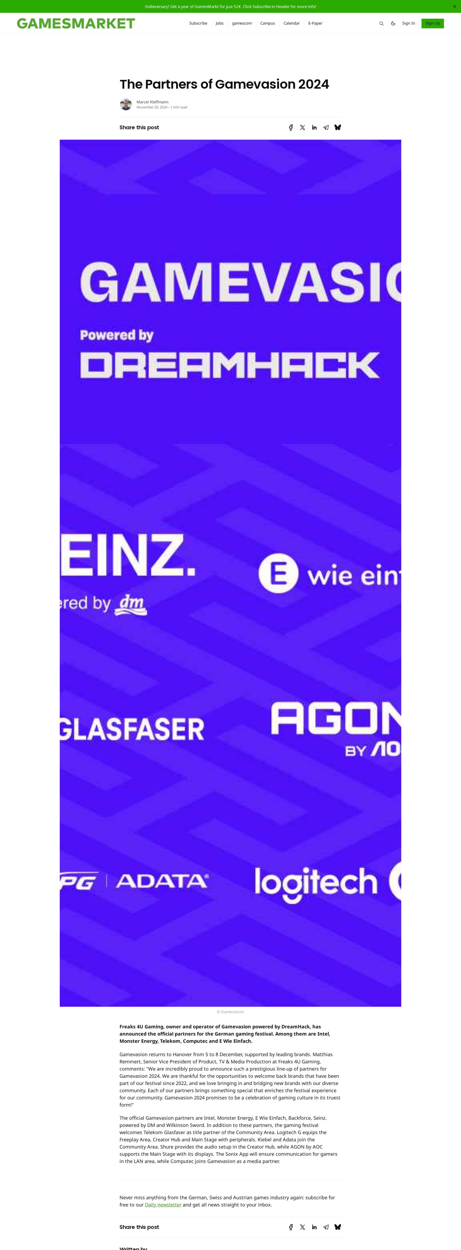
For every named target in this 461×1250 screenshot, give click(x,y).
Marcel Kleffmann (153, 101)
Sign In (408, 23)
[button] (381, 23)
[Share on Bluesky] (338, 127)
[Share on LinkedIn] (314, 127)
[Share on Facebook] (291, 127)
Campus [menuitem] (267, 23)
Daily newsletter (163, 1204)
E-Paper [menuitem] (315, 23)
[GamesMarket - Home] (97, 23)
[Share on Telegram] (326, 127)
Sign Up (433, 23)
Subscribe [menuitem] (198, 23)
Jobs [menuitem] (220, 23)
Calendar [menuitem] (292, 23)
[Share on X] (302, 127)
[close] (454, 6)
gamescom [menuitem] (242, 23)
